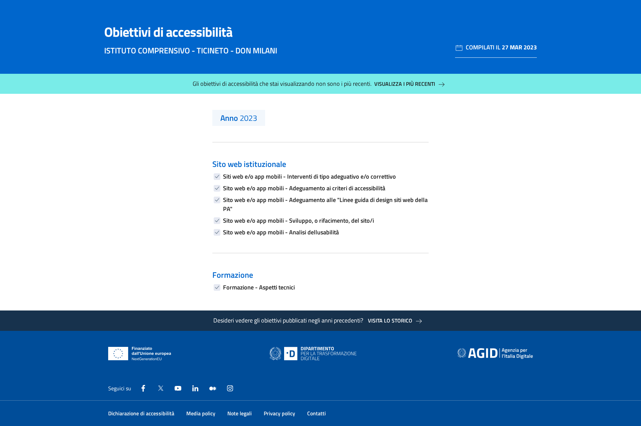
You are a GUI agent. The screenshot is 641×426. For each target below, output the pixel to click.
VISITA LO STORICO (390, 320)
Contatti (316, 413)
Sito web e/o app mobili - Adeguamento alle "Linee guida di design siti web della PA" (325, 204)
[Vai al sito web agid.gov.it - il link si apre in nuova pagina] (495, 353)
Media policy (200, 413)
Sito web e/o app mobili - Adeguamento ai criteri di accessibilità (304, 188)
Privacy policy (279, 413)
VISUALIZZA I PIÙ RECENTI (404, 84)
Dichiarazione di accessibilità (141, 413)
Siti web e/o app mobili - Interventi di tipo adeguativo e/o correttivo (309, 176)
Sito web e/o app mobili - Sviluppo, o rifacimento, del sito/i (298, 220)
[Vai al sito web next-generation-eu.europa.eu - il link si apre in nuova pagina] (139, 353)
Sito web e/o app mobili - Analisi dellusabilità (281, 232)
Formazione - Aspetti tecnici (259, 287)
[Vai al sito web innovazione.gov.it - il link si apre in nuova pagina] (314, 353)
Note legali (239, 413)
